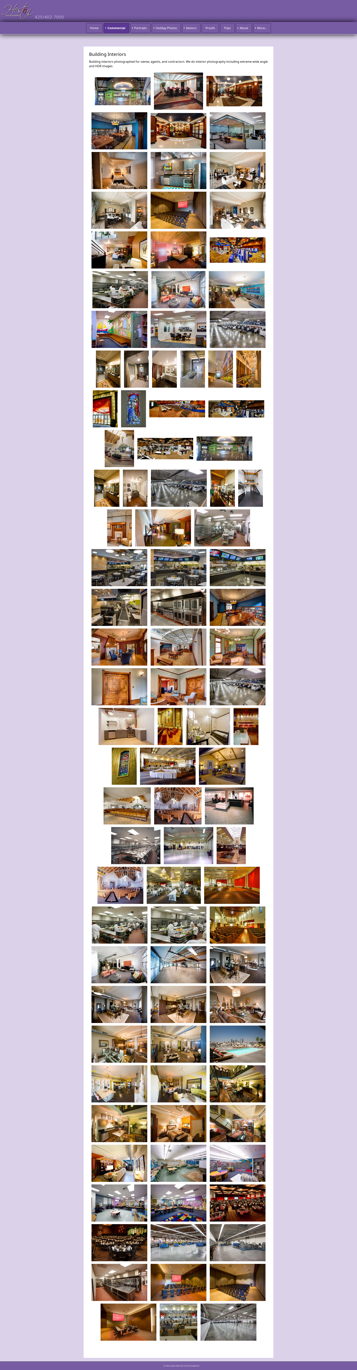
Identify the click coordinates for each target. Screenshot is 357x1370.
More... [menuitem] (262, 28)
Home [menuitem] (94, 28)
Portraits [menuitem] (140, 28)
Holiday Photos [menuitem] (166, 28)
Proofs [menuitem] (210, 28)
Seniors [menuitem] (191, 28)
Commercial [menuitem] (116, 28)
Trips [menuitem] (227, 28)
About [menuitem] (244, 28)
